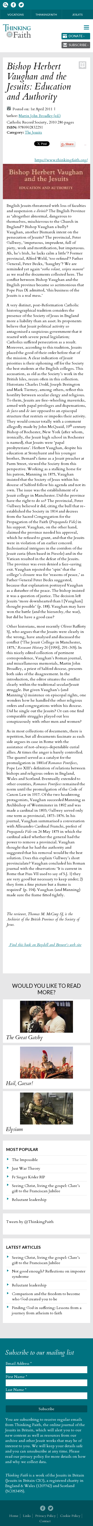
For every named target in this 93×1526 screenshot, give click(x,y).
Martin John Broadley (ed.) (40, 115)
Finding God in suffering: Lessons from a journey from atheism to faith (47, 1310)
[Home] (17, 31)
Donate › (76, 36)
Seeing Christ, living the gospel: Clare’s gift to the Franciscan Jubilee (46, 1188)
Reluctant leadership (29, 1199)
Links (27, 1516)
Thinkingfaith (46, 14)
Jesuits (77, 14)
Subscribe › (78, 45)
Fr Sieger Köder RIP (28, 1177)
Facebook (13, 5)
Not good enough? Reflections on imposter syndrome (48, 1274)
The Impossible (25, 1159)
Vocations (15, 14)
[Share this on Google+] (67, 145)
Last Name (16, 1389)
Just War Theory (26, 1168)
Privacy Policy (45, 1516)
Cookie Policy (70, 1516)
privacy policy (32, 1456)
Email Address (19, 1363)
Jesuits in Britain (70, 1475)
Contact (45, 1521)
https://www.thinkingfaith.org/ (61, 160)
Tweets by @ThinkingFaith (30, 1221)
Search (5, 5)
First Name (16, 1376)
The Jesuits (33, 132)
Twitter (21, 5)
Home (13, 1516)
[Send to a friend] (85, 144)
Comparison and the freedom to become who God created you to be (46, 1296)
